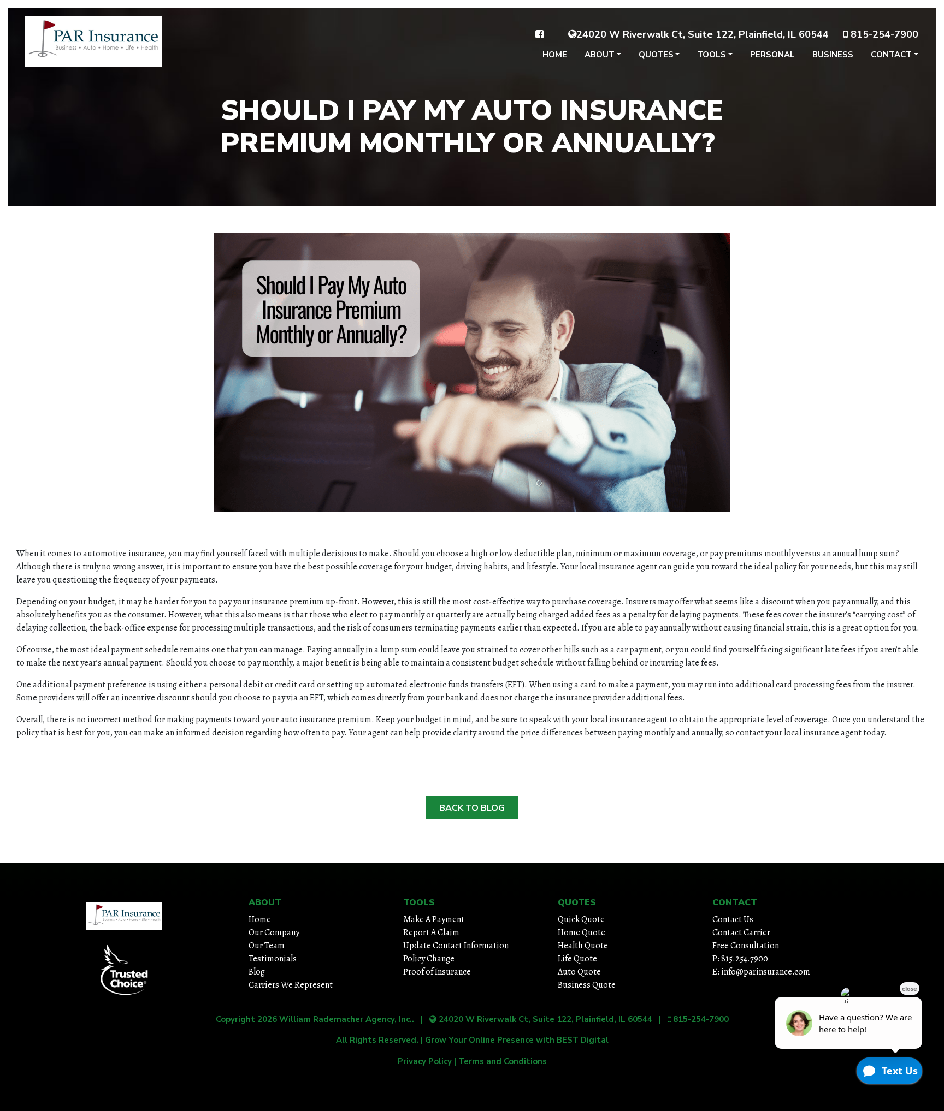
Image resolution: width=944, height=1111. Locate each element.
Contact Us (732, 919)
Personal (772, 54)
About (600, 54)
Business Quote (587, 985)
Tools (711, 54)
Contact (891, 54)
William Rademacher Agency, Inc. (345, 1019)
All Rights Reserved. (377, 1040)
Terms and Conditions (502, 1061)
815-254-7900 (883, 34)
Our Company (274, 932)
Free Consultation (745, 946)
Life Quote (577, 959)
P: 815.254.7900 (740, 959)
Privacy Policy (425, 1061)
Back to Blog (472, 808)
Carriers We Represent (291, 985)
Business (832, 54)
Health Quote (583, 946)
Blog (257, 972)
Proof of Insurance (437, 972)
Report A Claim (431, 932)
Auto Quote (579, 972)
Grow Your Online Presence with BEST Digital (517, 1040)
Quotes (656, 54)
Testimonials (273, 959)
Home (554, 54)
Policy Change (429, 959)
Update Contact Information (456, 946)
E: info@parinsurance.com (761, 972)
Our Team (267, 946)
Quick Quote (581, 919)
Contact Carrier (741, 932)
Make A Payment (433, 919)
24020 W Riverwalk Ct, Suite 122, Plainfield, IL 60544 (702, 34)
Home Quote (581, 932)
